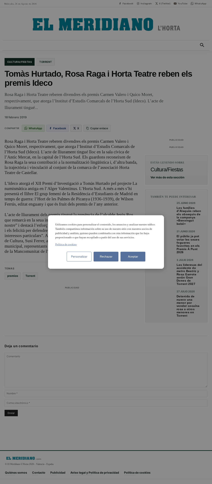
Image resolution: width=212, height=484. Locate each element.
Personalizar (79, 256)
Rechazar (106, 256)
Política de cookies (66, 244)
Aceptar (133, 256)
